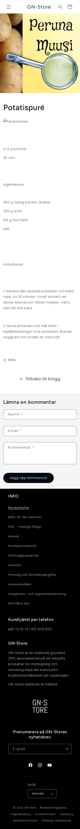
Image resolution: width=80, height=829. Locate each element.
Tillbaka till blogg (42, 379)
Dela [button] (12, 360)
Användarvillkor (45, 814)
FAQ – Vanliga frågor (25, 527)
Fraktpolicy (67, 814)
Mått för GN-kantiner (25, 517)
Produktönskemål (22, 546)
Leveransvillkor (20, 584)
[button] (8, 6)
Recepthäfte (18, 508)
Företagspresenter (23, 555)
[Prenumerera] (67, 749)
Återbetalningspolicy (53, 807)
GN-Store (30, 807)
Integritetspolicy (20, 814)
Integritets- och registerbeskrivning (37, 594)
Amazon (15, 565)
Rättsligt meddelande (56, 820)
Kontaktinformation (25, 820)
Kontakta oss (19, 603)
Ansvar (13, 536)
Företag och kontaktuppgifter (32, 575)
